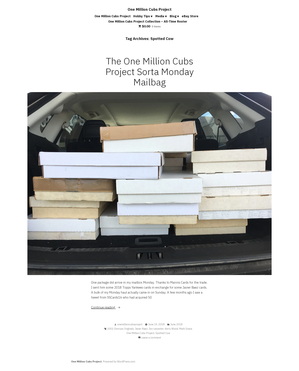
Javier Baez (141, 328)
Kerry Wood (171, 328)
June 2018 (176, 324)
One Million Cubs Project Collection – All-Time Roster (147, 21)
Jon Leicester (156, 328)
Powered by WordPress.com (119, 361)
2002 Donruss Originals (120, 328)
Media (159, 16)
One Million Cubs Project (149, 9)
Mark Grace (185, 328)
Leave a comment (151, 338)
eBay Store (190, 16)
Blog (173, 16)
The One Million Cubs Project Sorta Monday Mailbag (149, 71)
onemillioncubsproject (129, 324)
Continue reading (109, 307)
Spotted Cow (162, 333)
